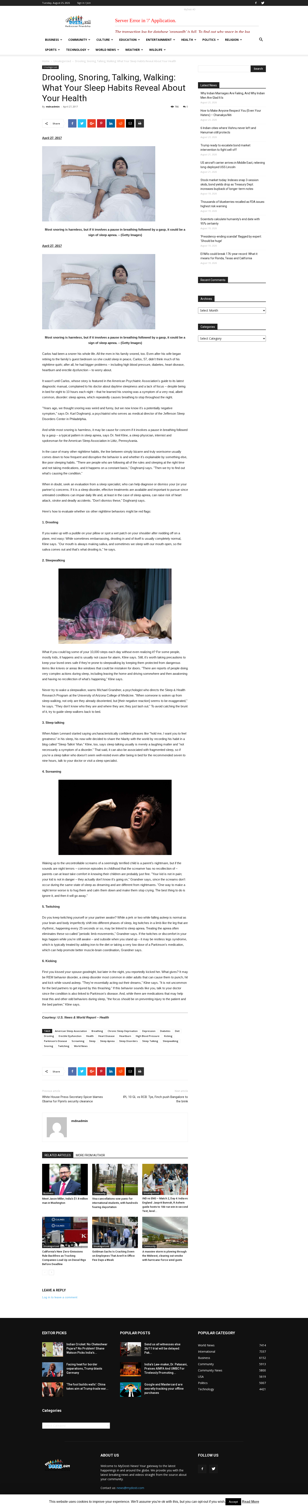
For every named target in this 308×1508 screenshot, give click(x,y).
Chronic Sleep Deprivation (123, 1031)
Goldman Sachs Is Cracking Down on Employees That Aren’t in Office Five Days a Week (113, 1255)
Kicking (168, 1036)
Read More (250, 1501)
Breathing (97, 1031)
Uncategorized (62, 61)
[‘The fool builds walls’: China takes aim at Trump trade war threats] (52, 1389)
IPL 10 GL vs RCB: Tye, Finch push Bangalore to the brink (155, 1099)
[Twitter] (263, 3)
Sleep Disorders (128, 1041)
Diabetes (165, 1031)
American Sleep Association (71, 1031)
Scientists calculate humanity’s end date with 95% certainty (230, 221)
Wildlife (155, 50)
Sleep (92, 1041)
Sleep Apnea (107, 1041)
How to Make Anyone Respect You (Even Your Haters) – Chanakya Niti (231, 113)
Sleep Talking (150, 1041)
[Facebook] (256, 3)
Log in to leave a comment (59, 1297)
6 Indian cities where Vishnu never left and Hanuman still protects (228, 130)
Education (128, 40)
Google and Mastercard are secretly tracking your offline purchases (164, 1388)
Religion (232, 40)
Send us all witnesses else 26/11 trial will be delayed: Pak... (162, 1348)
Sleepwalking (170, 1041)
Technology (76, 50)
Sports (51, 50)
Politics (209, 40)
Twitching (63, 1046)
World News (106, 50)
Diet (177, 1031)
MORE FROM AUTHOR (90, 1155)
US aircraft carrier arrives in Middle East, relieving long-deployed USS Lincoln (233, 165)
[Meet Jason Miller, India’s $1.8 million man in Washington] (65, 1179)
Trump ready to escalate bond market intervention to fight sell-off (225, 147)
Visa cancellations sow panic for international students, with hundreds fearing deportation (115, 1203)
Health (187, 40)
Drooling (49, 1036)
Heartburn (125, 1036)
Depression (148, 1031)
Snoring (48, 1046)
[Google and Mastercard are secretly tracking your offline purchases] (130, 1389)
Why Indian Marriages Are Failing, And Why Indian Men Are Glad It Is (233, 95)
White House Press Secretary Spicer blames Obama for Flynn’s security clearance (72, 1099)
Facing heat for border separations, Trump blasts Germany (84, 1368)
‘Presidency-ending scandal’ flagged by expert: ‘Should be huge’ (231, 239)
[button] (261, 40)
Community (77, 40)
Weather (132, 50)
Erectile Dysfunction (70, 1036)
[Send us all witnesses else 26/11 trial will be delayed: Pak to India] (130, 1349)
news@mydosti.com (130, 1488)
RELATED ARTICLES (58, 1155)
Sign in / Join (84, 2)
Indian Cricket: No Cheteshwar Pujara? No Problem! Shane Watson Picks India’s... (86, 1348)
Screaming (78, 1041)
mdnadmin (53, 106)
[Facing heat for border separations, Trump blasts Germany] (52, 1369)
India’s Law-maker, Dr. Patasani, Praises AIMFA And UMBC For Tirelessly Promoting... (165, 1368)
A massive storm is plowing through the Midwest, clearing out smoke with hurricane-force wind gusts (164, 1255)
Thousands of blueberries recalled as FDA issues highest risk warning (232, 204)
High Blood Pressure (147, 1036)
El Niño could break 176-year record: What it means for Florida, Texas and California (229, 256)
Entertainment (159, 40)
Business (52, 40)
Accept (233, 1501)
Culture (103, 40)
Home (45, 61)
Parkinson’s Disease (55, 1041)
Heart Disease (106, 1036)
